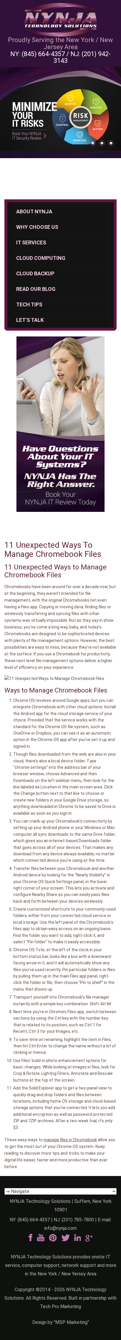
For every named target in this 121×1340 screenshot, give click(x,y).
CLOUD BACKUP (35, 273)
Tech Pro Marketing (60, 1306)
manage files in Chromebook (70, 1139)
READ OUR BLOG (36, 289)
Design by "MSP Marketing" (60, 1322)
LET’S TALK (30, 320)
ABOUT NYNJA (34, 211)
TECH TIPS (29, 304)
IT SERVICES (31, 242)
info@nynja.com (60, 1228)
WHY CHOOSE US (37, 227)
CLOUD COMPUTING (40, 258)
